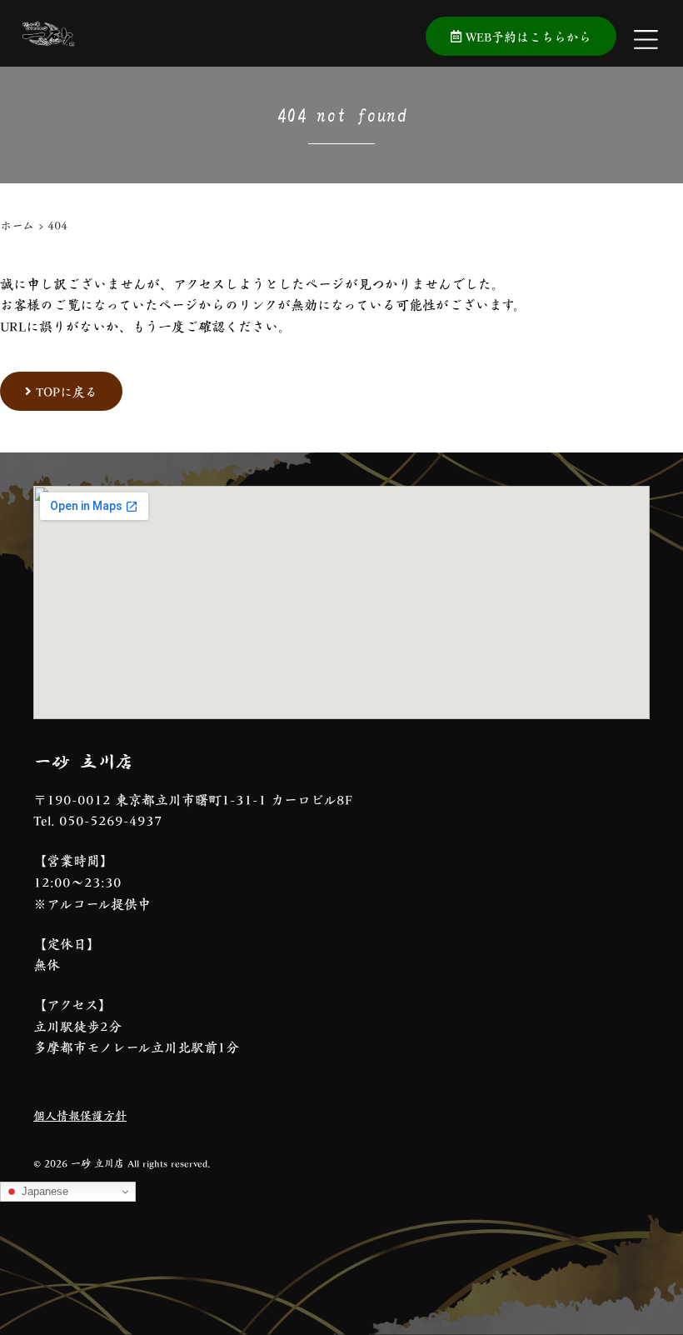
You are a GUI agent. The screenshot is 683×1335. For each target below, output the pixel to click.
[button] (171, 1307)
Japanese (43, 1191)
